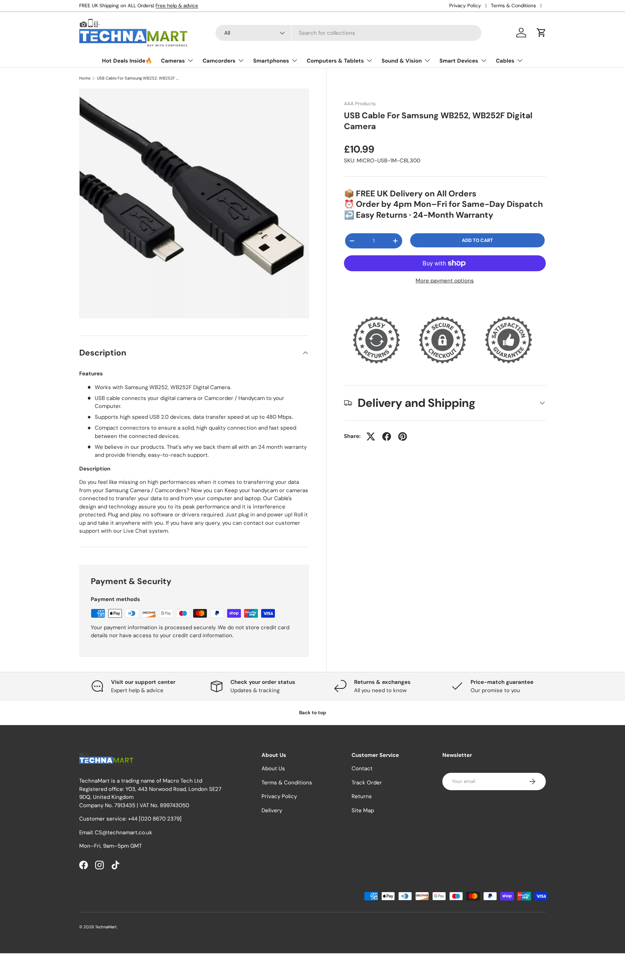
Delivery (272, 810)
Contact (362, 768)
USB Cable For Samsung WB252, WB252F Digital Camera (137, 78)
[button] (541, 33)
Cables (505, 60)
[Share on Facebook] (387, 436)
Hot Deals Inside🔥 (127, 60)
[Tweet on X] (371, 436)
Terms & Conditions (513, 6)
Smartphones (271, 60)
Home (84, 78)
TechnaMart (106, 926)
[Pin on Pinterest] (403, 436)
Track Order (367, 782)
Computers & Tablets (335, 60)
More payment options (445, 280)
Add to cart (477, 240)
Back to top (312, 713)
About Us (273, 768)
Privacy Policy (465, 6)
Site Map (363, 810)
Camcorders (219, 60)
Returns (362, 796)
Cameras (173, 60)
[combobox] (348, 33)
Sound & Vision (402, 60)
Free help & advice (177, 6)
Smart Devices (458, 60)
